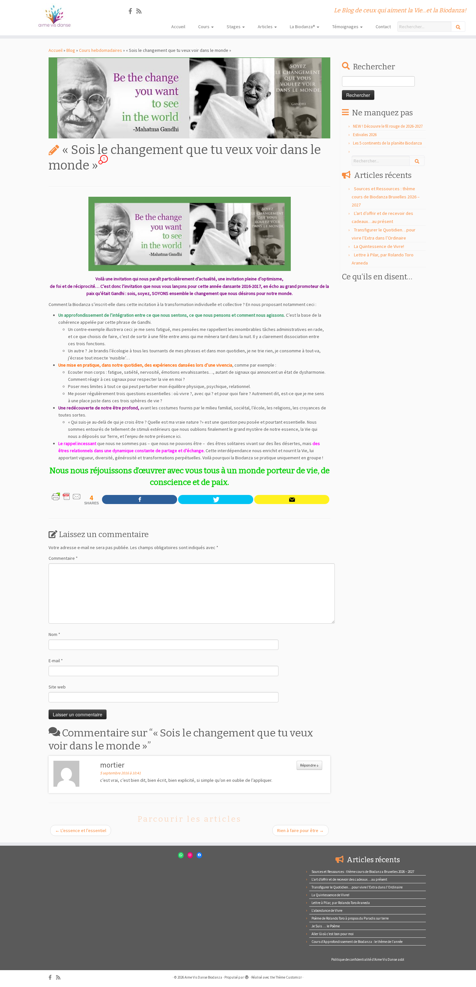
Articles (266, 26)
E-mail (56, 661)
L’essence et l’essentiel (80, 830)
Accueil (178, 26)
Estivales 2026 (365, 134)
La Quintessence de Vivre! (379, 246)
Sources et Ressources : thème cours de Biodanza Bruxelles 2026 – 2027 (386, 197)
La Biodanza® (303, 26)
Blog (70, 50)
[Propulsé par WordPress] (246, 976)
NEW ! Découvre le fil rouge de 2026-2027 (388, 126)
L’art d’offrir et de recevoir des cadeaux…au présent (349, 879)
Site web (57, 687)
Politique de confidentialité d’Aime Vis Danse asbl (367, 959)
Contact (383, 26)
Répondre (309, 765)
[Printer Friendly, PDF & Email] (66, 496)
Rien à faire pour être (300, 830)
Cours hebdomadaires (100, 50)
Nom (54, 634)
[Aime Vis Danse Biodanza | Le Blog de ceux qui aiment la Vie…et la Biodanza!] (55, 16)
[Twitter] (215, 499)
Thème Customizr (289, 977)
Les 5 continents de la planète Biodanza (387, 143)
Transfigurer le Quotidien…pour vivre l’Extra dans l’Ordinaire (357, 887)
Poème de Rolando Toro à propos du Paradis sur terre (350, 918)
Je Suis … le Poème (326, 926)
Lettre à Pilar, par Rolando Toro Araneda (341, 902)
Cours (204, 26)
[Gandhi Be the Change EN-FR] (189, 234)
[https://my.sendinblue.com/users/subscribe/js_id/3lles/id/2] (291, 499)
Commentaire (63, 558)
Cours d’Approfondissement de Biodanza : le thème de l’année (357, 941)
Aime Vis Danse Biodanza (203, 977)
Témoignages (345, 26)
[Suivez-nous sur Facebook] (132, 11)
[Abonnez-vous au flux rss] (141, 11)
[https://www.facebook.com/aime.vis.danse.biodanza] (139, 499)
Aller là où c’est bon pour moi (333, 934)
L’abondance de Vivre (327, 910)
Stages (234, 26)
